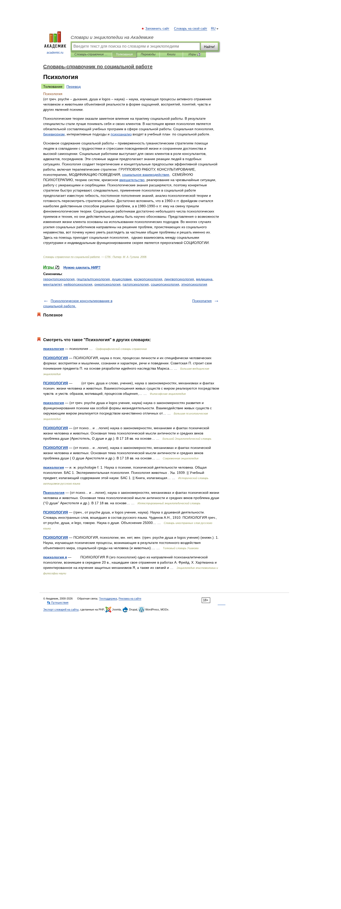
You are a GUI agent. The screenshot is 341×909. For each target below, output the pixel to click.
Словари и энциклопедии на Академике (112, 37)
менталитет (52, 284)
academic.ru (55, 52)
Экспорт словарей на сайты (61, 609)
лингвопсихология (179, 279)
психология (53, 349)
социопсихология (165, 284)
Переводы (148, 54)
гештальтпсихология (93, 279)
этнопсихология (194, 284)
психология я (55, 557)
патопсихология (136, 284)
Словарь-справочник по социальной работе (91, 54)
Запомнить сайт (157, 28)
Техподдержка (108, 598)
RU (213, 28)
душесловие (122, 279)
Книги (171, 54)
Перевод (73, 87)
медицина (204, 279)
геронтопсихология (59, 279)
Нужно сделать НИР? (82, 267)
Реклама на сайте (130, 598)
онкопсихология (107, 284)
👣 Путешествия (57, 602)
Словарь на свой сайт (190, 28)
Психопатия (202, 301)
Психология (53, 493)
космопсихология (148, 279)
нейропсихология (78, 284)
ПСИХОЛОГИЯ (55, 358)
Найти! (209, 47)
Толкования (124, 54)
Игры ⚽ (194, 54)
